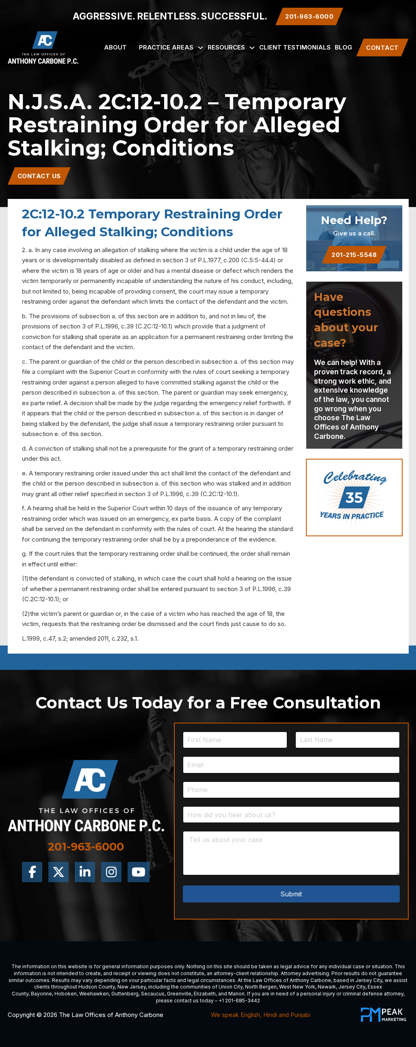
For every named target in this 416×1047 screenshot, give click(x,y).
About (115, 47)
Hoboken (65, 994)
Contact (382, 48)
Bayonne (41, 994)
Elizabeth (205, 994)
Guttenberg (125, 994)
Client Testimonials (295, 47)
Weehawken (94, 994)
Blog (343, 47)
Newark (327, 987)
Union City (231, 987)
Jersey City (368, 980)
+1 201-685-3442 (239, 1000)
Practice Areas (166, 47)
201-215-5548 (354, 255)
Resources (226, 47)
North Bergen (261, 987)
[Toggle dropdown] (200, 48)
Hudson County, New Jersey (112, 987)
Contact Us (39, 176)
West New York (297, 987)
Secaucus (153, 994)
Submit (291, 894)
